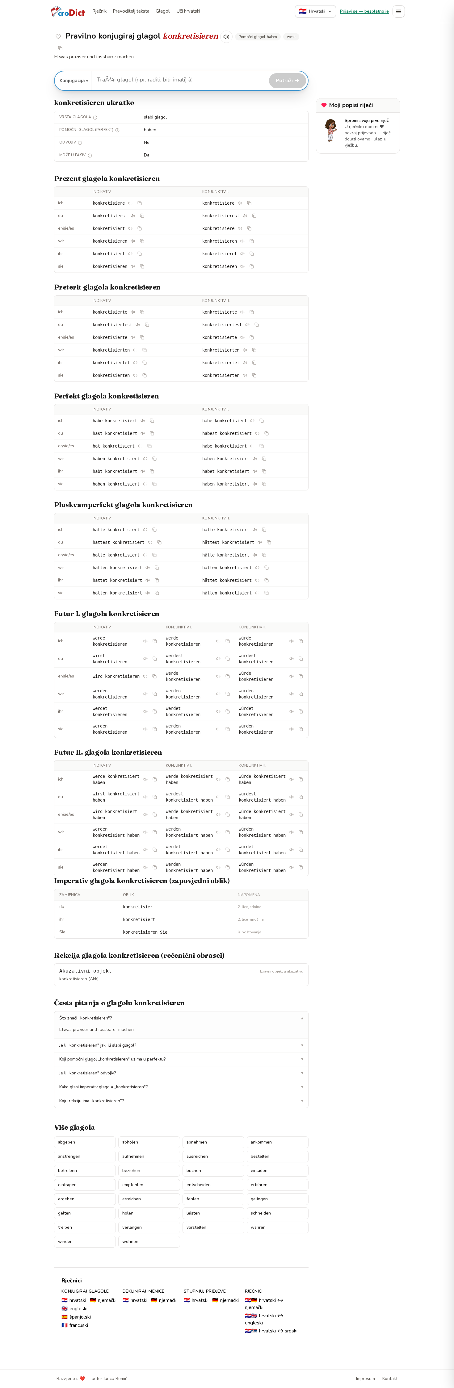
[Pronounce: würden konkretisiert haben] (291, 832)
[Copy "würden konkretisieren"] (301, 694)
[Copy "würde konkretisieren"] (301, 641)
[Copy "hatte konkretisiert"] (154, 529)
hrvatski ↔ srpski (271, 1331)
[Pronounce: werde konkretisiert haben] (145, 779)
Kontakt (389, 1379)
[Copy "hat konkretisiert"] (149, 446)
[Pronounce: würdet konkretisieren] (291, 711)
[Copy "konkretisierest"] (254, 215)
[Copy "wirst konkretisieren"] (154, 658)
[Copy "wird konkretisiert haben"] (154, 814)
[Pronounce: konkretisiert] (130, 228)
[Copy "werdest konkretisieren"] (227, 658)
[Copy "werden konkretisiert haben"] (154, 832)
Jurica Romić (115, 1379)
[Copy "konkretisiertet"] (144, 362)
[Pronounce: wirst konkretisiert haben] (145, 797)
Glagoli (163, 11)
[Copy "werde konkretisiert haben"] (154, 779)
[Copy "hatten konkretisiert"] (157, 567)
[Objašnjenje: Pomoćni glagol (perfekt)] (117, 130)
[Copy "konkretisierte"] (142, 312)
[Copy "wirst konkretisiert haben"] (154, 797)
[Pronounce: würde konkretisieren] (291, 641)
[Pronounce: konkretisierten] (135, 350)
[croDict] (67, 11)
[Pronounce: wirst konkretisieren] (145, 658)
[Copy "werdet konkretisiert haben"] (154, 849)
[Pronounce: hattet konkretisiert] (147, 580)
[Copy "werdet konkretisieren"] (154, 711)
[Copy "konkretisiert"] (139, 228)
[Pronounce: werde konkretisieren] (145, 641)
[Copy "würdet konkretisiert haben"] (301, 849)
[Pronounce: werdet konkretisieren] (145, 711)
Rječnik (99, 11)
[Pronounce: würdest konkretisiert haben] (291, 797)
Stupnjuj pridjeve (205, 1291)
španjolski (76, 1317)
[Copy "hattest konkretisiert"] (159, 542)
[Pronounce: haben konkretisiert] (145, 458)
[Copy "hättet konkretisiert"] (266, 580)
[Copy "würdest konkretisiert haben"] (301, 797)
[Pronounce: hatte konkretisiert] (145, 529)
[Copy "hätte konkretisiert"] (264, 529)
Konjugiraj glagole (85, 1291)
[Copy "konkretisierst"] (142, 215)
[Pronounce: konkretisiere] (130, 203)
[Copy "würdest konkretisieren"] (301, 658)
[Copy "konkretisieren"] (142, 241)
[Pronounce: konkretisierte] (133, 312)
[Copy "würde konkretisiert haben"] (301, 779)
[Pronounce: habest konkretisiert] (257, 433)
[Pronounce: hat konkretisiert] (140, 446)
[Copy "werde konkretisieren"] (154, 641)
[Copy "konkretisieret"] (251, 253)
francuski (74, 1325)
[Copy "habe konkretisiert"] (152, 420)
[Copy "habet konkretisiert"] (264, 471)
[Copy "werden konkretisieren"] (154, 694)
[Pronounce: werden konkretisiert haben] (145, 832)
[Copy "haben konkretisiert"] (154, 458)
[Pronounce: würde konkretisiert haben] (291, 779)
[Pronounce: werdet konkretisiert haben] (145, 849)
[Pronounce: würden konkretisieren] (291, 694)
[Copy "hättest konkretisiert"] (269, 542)
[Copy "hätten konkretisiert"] (266, 567)
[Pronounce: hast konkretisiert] (142, 433)
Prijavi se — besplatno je (364, 11)
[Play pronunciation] (226, 37)
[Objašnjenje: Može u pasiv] (90, 155)
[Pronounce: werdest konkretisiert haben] (218, 797)
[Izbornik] (399, 11)
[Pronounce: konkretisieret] (242, 253)
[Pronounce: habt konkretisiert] (142, 471)
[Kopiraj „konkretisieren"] (60, 48)
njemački (103, 1300)
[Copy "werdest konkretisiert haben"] (227, 797)
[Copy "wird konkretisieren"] (154, 676)
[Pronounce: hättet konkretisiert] (257, 580)
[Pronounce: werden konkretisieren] (145, 694)
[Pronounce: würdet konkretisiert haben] (291, 849)
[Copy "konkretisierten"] (144, 350)
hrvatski (73, 1300)
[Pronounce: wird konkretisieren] (145, 676)
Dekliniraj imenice (143, 1291)
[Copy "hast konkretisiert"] (152, 433)
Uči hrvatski (188, 11)
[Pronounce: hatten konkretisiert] (147, 567)
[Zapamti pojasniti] (58, 36)
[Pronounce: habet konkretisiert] (255, 471)
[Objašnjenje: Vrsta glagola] (95, 117)
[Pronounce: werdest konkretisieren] (218, 658)
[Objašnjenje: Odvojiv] (80, 143)
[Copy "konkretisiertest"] (147, 324)
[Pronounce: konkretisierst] (133, 215)
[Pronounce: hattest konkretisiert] (150, 542)
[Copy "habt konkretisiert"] (152, 471)
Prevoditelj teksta (131, 11)
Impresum (365, 1379)
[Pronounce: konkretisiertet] (135, 362)
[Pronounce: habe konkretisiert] (142, 420)
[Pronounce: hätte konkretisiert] (255, 529)
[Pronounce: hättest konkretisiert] (259, 542)
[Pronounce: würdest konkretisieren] (291, 658)
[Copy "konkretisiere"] (139, 203)
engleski (74, 1308)
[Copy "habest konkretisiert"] (266, 433)
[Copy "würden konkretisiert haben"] (301, 832)
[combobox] (179, 80)
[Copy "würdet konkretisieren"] (301, 711)
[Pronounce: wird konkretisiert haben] (145, 814)
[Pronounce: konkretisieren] (133, 241)
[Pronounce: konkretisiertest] (137, 324)
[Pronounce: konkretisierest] (245, 215)
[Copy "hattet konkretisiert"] (157, 580)
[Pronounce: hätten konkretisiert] (257, 567)
